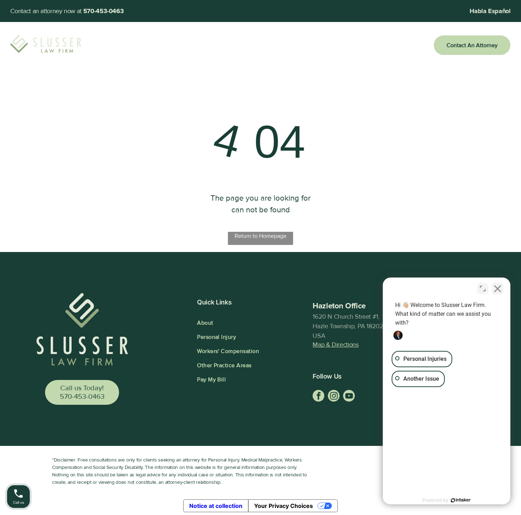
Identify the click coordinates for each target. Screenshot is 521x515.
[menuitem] (154, 45)
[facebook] (318, 396)
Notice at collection (215, 505)
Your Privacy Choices (283, 505)
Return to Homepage (260, 236)
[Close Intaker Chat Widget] (497, 288)
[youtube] (349, 396)
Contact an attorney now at (46, 11)
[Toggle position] (482, 288)
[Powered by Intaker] (460, 500)
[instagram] (334, 396)
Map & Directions (335, 344)
